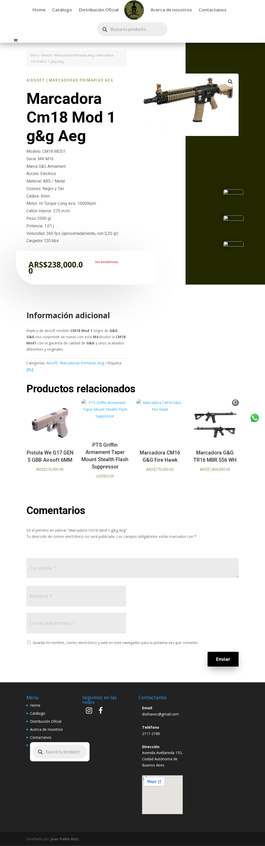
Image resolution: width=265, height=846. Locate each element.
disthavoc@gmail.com (160, 714)
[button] (230, 81)
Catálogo (62, 10)
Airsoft (46, 55)
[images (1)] (233, 193)
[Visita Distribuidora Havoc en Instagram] (89, 711)
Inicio (35, 55)
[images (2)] (233, 219)
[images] (233, 245)
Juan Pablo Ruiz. (65, 838)
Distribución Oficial (99, 10)
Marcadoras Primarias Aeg (74, 55)
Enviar (223, 659)
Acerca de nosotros (171, 10)
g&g (29, 369)
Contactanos (212, 10)
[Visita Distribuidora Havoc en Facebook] (101, 711)
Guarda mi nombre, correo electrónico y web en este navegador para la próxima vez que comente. (115, 642)
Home (39, 10)
